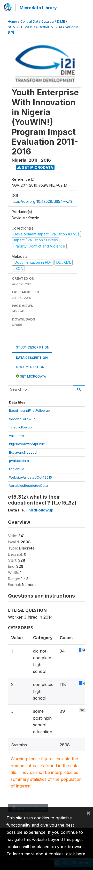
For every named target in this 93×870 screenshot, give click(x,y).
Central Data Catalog (37, 21)
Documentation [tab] (30, 367)
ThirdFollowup (20, 427)
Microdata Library (38, 7)
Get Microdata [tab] (32, 376)
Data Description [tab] (32, 358)
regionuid (16, 469)
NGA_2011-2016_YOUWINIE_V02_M (35, 27)
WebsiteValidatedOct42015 (30, 477)
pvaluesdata (19, 461)
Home (12, 21)
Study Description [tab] (32, 347)
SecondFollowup (22, 419)
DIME (61, 21)
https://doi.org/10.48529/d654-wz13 (42, 201)
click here (75, 853)
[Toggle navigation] (82, 8)
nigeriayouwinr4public (27, 444)
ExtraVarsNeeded (23, 452)
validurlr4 (16, 436)
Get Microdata (37, 167)
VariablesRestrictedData (28, 485)
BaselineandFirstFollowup (29, 410)
